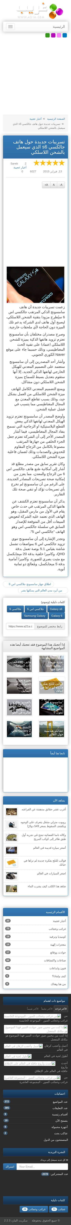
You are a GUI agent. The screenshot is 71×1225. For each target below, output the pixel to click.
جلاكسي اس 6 (35, 609)
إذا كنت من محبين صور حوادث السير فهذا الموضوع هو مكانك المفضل (37, 1037)
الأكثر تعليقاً (46, 1008)
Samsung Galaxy (34, 615)
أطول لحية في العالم (56, 1056)
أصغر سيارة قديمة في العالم (49, 847)
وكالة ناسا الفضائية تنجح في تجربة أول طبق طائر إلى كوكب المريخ (44, 836)
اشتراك (10, 1166)
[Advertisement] (35, 76)
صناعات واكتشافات (36, 960)
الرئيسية (59, 27)
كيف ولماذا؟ (36, 976)
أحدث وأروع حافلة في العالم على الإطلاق (51, 1067)
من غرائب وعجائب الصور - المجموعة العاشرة (44, 1080)
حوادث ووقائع (36, 952)
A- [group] (61, 184)
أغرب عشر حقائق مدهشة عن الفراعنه (44, 809)
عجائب (59, 1209)
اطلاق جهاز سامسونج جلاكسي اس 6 (29, 584)
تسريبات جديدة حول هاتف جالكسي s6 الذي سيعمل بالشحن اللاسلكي (39, 147)
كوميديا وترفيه (36, 936)
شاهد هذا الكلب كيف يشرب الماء (47, 886)
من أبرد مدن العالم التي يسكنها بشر (42, 590)
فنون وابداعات (36, 968)
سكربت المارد (19, 1220)
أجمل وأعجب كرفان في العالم (56, 1047)
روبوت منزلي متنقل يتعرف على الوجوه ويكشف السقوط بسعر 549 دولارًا (43, 824)
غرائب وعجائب (36, 928)
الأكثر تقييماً (32, 1008)
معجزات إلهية (36, 944)
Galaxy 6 (56, 615)
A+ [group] (46, 184)
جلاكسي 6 (15, 609)
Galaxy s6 (56, 609)
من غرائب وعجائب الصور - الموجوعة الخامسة (43, 1018)
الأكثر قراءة (61, 1008)
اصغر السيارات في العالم (51, 873)
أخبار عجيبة (36, 118)
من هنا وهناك (36, 984)
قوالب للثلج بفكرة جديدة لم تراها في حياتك (45, 862)
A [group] (54, 184)
